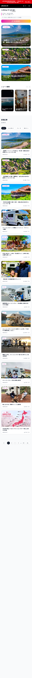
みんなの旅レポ (11, 128)
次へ (28, 443)
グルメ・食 (19, 128)
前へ (4, 443)
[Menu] (29, 5)
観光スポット (26, 128)
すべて (4, 128)
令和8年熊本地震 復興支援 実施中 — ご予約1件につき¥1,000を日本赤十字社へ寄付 (16, 2)
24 (23, 443)
